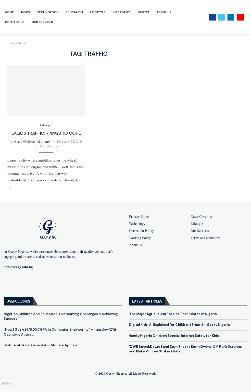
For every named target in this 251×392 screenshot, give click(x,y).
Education (74, 12)
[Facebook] (212, 17)
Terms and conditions (205, 238)
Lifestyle (97, 12)
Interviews (122, 12)
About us (135, 245)
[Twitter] (221, 17)
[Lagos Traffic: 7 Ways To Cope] (46, 90)
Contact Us (14, 22)
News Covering (201, 216)
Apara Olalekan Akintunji (32, 141)
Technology (47, 12)
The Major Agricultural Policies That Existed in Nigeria (173, 314)
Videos (143, 12)
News (25, 12)
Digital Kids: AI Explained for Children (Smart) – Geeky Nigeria (179, 324)
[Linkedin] (230, 17)
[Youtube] (240, 17)
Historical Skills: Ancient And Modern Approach (42, 345)
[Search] (248, 17)
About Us (163, 12)
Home (9, 12)
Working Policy (140, 238)
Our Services (42, 22)
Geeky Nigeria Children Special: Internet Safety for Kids (174, 335)
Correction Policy (141, 230)
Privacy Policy (139, 216)
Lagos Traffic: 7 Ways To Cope (46, 133)
